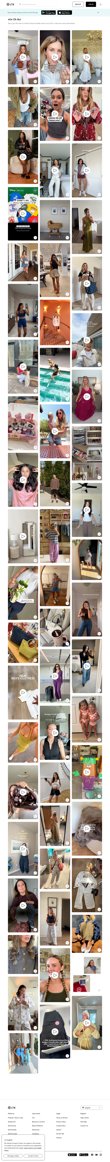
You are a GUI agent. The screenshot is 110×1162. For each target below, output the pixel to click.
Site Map (83, 1122)
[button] (91, 1107)
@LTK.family (12, 1130)
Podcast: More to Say (15, 1118)
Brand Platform (37, 1126)
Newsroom (35, 1130)
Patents (59, 1138)
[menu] (100, 4)
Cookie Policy (60, 1126)
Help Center (84, 1118)
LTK (33, 1118)
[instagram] (100, 1154)
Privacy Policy (61, 1122)
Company (35, 1134)
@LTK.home (12, 1126)
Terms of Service (62, 1118)
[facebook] (92, 1154)
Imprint (58, 1130)
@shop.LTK (11, 1122)
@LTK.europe (12, 1134)
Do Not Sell (60, 1134)
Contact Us (84, 1126)
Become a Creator (38, 1122)
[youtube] (96, 1154)
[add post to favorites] (35, 81)
